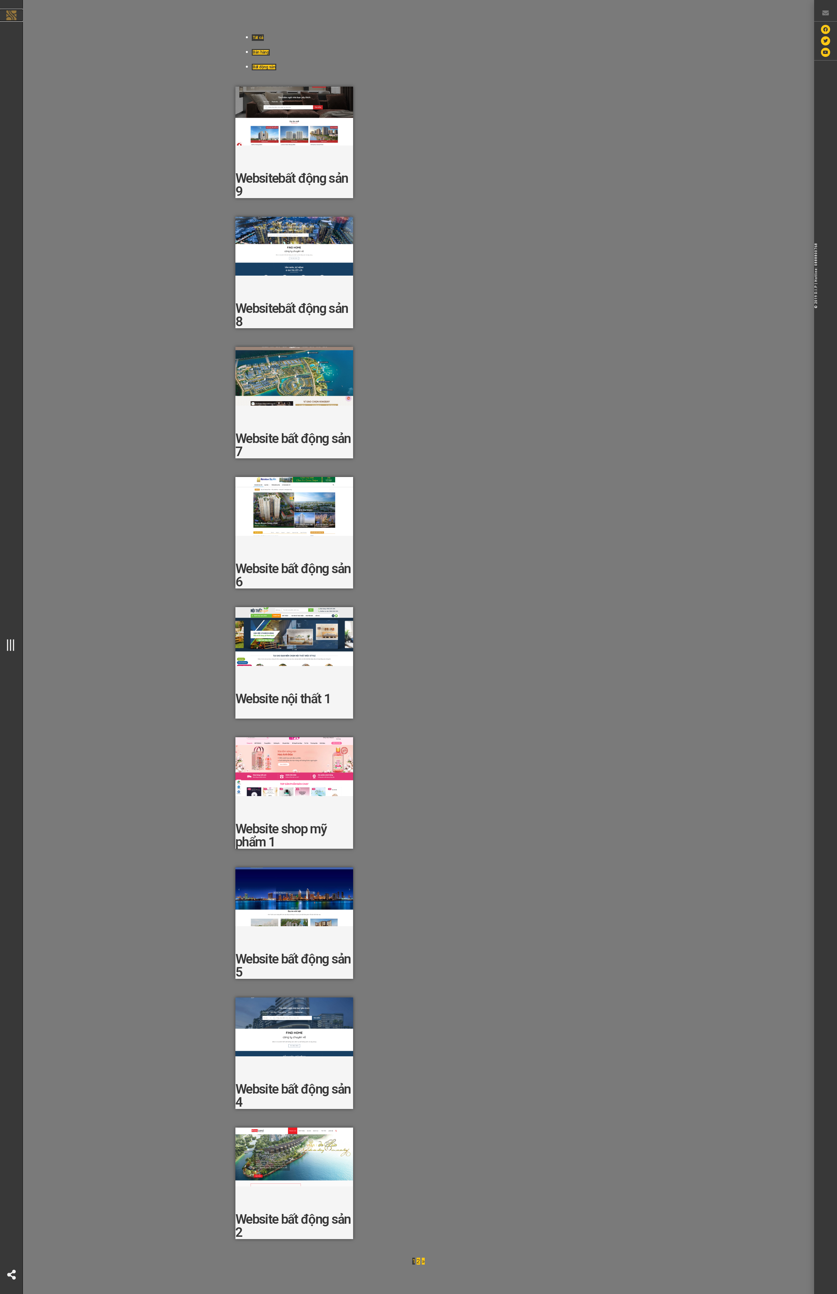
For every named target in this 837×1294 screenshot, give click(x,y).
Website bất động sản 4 (293, 1095)
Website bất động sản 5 (293, 965)
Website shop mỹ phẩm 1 (281, 835)
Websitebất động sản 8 (291, 315)
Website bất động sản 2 (293, 1226)
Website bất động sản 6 (293, 575)
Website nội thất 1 (283, 699)
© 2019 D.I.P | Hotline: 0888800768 (816, 275)
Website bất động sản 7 (293, 445)
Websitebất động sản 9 (291, 185)
